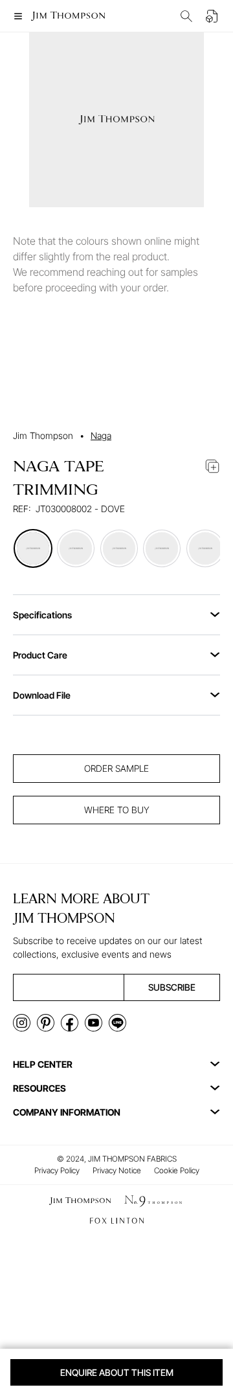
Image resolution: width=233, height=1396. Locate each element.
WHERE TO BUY (117, 809)
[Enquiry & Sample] (212, 16)
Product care (40, 654)
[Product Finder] (186, 16)
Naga (101, 435)
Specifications (42, 614)
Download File (42, 695)
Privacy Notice (117, 1170)
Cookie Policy (176, 1170)
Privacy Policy (57, 1170)
